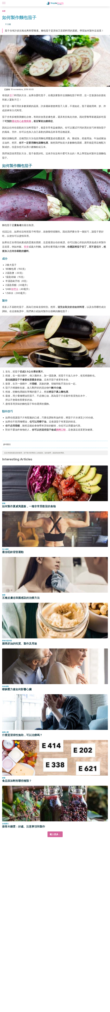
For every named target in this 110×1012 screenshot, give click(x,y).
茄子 (11, 95)
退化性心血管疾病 (21, 121)
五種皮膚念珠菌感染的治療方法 (21, 597)
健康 (3, 595)
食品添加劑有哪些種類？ (17, 780)
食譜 (3, 11)
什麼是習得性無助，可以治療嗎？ (22, 735)
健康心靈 (5, 732)
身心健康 (5, 549)
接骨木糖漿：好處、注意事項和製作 (23, 826)
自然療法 (5, 824)
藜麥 (26, 246)
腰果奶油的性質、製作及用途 (19, 643)
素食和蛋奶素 (7, 641)
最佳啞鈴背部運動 (13, 552)
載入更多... (55, 834)
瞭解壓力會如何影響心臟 (17, 689)
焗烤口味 (61, 429)
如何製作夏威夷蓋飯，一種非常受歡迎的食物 (29, 506)
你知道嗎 (5, 686)
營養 (3, 503)
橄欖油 (14, 289)
